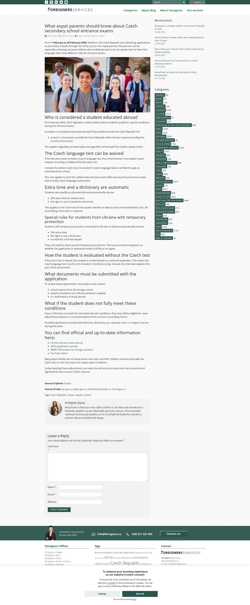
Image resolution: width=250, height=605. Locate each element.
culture (99, 563)
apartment (130, 552)
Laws (158, 170)
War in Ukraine (164, 238)
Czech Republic (59, 395)
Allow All (140, 594)
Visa (158, 234)
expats (79, 395)
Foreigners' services (167, 147)
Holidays (160, 155)
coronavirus (140, 557)
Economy (161, 121)
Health (159, 151)
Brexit (159, 102)
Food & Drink (163, 144)
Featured (161, 136)
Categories (130, 10)
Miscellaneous (164, 181)
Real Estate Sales (165, 208)
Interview (161, 159)
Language (161, 166)
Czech (106, 563)
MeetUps (160, 177)
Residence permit (165, 211)
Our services (195, 10)
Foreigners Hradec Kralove (57, 561)
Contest (160, 106)
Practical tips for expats (93, 35)
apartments (99, 558)
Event (159, 128)
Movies (159, 185)
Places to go (163, 196)
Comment (53, 448)
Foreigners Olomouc (54, 564)
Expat (79, 35)
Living (159, 174)
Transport (161, 223)
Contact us (173, 533)
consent (111, 583)
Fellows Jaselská (165, 140)
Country (160, 110)
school (87, 395)
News (158, 189)
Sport (159, 215)
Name (52, 487)
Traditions (161, 219)
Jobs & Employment (166, 162)
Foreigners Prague (53, 552)
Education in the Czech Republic (173, 125)
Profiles (160, 204)
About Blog (149, 10)
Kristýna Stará (67, 35)
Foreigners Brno (52, 555)
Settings (102, 594)
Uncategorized (164, 230)
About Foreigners (171, 10)
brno (109, 557)
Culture (160, 113)
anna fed (118, 552)
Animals (160, 95)
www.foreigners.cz (170, 561)
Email (51, 494)
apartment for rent (144, 552)
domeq (143, 563)
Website (52, 501)
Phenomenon (163, 193)
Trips (158, 226)
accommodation (104, 552)
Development (163, 117)
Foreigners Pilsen (53, 558)
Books (159, 98)
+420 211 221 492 (141, 534)
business (117, 558)
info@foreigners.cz (109, 534)
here (134, 599)
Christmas (127, 557)
